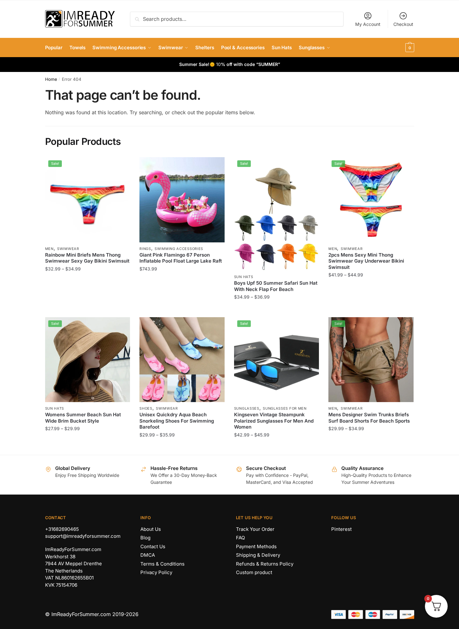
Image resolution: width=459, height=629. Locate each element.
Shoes (145, 408)
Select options (87, 309)
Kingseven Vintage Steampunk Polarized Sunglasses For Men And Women (274, 421)
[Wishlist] (120, 166)
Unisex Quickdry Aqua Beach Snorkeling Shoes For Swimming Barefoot (176, 421)
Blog (145, 538)
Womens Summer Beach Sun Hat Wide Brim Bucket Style (83, 418)
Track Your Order (255, 529)
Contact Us (152, 546)
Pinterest (341, 529)
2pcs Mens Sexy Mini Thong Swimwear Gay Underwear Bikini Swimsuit (366, 261)
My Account (367, 24)
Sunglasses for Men (285, 408)
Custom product (254, 572)
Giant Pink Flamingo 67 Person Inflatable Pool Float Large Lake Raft (180, 258)
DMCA (147, 555)
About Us (150, 529)
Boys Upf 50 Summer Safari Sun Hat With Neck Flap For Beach (275, 286)
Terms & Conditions (162, 564)
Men (49, 248)
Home (51, 79)
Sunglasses (246, 408)
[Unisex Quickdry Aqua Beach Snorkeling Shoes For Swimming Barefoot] (182, 359)
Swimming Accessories (179, 248)
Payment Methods (256, 546)
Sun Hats (243, 277)
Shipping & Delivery (258, 555)
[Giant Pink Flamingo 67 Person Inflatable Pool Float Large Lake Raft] (182, 199)
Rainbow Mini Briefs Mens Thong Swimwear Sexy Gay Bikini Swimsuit (87, 258)
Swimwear (68, 248)
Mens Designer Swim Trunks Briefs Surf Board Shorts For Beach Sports (369, 418)
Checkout (403, 24)
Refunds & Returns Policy (264, 564)
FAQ (240, 538)
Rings (145, 248)
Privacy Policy (156, 572)
